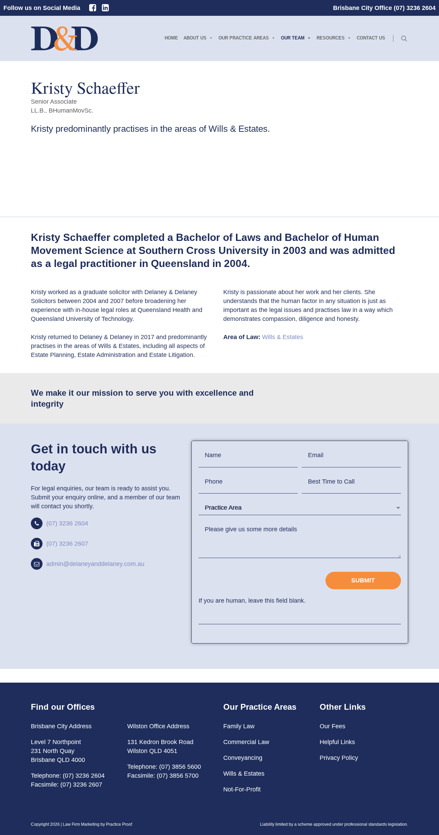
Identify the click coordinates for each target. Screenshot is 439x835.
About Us (194, 37)
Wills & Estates (282, 337)
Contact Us (371, 37)
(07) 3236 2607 (67, 543)
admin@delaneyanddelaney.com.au (95, 563)
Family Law (238, 726)
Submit (363, 580)
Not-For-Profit (242, 789)
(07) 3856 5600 (180, 766)
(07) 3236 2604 (67, 523)
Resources (331, 37)
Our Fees (332, 726)
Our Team (293, 37)
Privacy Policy (339, 757)
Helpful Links (337, 742)
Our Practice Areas (243, 37)
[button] (75, 157)
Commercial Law (246, 742)
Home (171, 37)
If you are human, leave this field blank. (252, 600)
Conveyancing (242, 757)
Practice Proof (119, 824)
